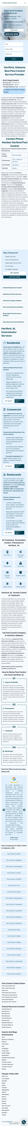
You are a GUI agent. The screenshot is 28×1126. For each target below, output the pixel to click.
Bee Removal (6, 1013)
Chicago (4, 1081)
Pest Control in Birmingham (14, 866)
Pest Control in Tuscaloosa (14, 904)
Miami (3, 1083)
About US (5, 990)
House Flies (5, 1051)
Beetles (4, 1041)
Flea (3, 1046)
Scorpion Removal (7, 1025)
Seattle (4, 1103)
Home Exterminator (8, 999)
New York (5, 1076)
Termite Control (6, 1062)
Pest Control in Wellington (14, 860)
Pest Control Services (8, 988)
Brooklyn (4, 1112)
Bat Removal (5, 1011)
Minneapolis (5, 1110)
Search (14, 59)
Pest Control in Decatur (14, 974)
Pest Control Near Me (8, 986)
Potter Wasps (6, 1053)
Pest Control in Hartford (14, 879)
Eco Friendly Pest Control (9, 997)
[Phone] (24, 1122)
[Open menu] (24, 3)
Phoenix (4, 1099)
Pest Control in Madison (14, 967)
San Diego (5, 1108)
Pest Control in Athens (14, 854)
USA (19, 16)
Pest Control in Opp (14, 929)
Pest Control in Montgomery (14, 898)
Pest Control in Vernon (14, 873)
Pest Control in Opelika (14, 942)
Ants (3, 1037)
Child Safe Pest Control (9, 992)
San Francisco (6, 1106)
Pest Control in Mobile (14, 936)
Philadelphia (5, 1090)
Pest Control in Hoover (14, 955)
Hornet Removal (7, 1018)
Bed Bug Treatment (8, 1039)
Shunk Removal (6, 1027)
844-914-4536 (16, 155)
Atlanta (4, 1092)
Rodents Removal (7, 1022)
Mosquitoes (5, 1055)
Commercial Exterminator (9, 995)
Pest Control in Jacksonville (14, 961)
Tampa (4, 1115)
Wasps (4, 1069)
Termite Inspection (7, 1064)
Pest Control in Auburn (14, 892)
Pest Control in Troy (14, 885)
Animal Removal (6, 1009)
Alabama (7, 18)
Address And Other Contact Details (14, 91)
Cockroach (5, 1044)
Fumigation (5, 1048)
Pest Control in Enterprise (14, 917)
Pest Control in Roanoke (14, 948)
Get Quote (14, 30)
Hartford (13, 18)
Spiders (4, 1060)
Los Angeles (5, 1078)
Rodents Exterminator (8, 1057)
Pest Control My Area (14, 1121)
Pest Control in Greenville (14, 923)
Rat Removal (5, 1020)
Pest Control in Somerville (14, 911)
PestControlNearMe (10, 16)
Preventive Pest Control (9, 1001)
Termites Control (7, 1066)
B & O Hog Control (11, 80)
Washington (5, 1094)
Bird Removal (6, 1016)
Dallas (3, 1085)
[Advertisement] (14, 233)
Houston (4, 1087)
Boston (4, 1096)
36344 (14, 168)
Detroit (4, 1101)
